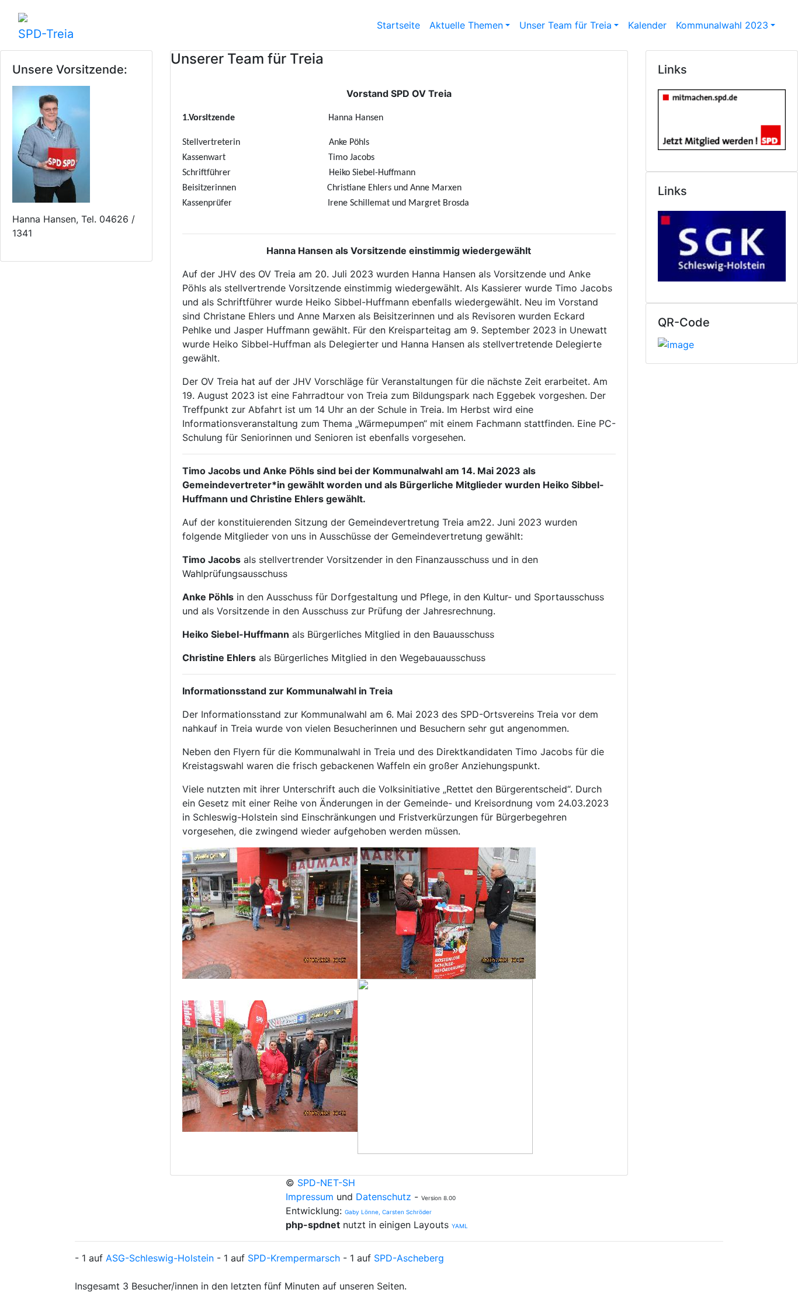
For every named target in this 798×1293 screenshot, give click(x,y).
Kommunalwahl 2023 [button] (722, 25)
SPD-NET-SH (326, 1182)
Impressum (311, 1196)
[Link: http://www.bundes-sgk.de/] (722, 243)
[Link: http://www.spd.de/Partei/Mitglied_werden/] (722, 117)
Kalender (647, 25)
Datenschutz (383, 1196)
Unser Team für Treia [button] (565, 25)
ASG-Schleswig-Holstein (160, 1258)
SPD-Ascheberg (409, 1258)
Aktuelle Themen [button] (466, 25)
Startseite (398, 25)
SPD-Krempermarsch (294, 1258)
